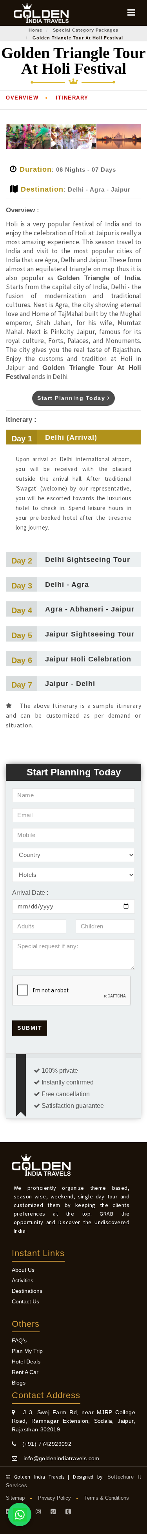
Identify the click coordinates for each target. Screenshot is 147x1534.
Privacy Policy (54, 1498)
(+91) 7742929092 (43, 1444)
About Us (23, 1270)
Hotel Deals (26, 1361)
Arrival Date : (30, 892)
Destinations (27, 1291)
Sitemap (15, 1498)
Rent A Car (25, 1372)
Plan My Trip (27, 1351)
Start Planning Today (72, 398)
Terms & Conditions (106, 1498)
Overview (22, 98)
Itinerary (72, 98)
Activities (22, 1280)
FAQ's (19, 1340)
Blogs (18, 1382)
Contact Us (25, 1301)
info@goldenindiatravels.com (58, 1458)
